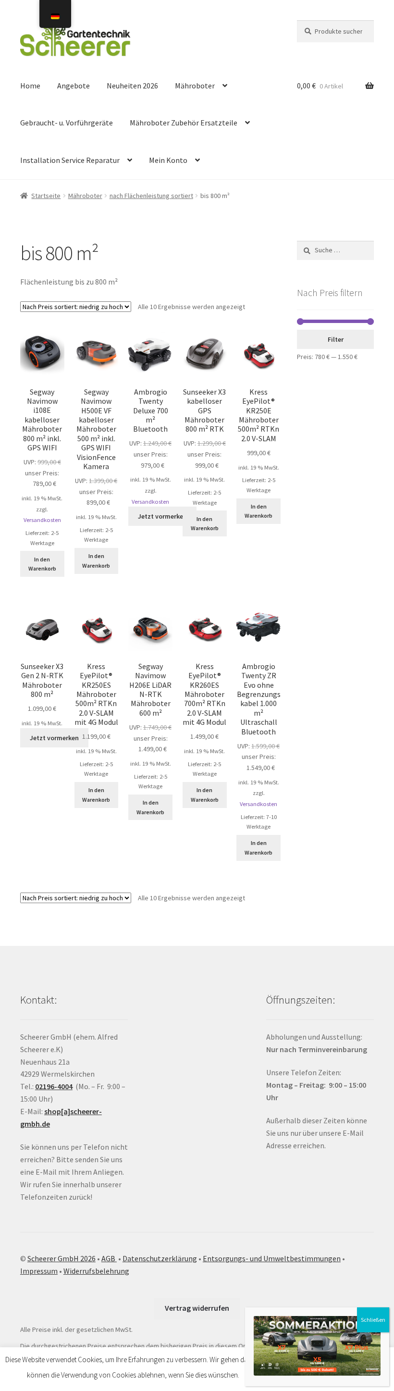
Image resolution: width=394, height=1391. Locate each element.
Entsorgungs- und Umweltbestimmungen (272, 1258)
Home (30, 85)
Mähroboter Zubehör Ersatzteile (183, 122)
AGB (109, 1258)
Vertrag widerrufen (197, 1308)
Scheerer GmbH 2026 (61, 1258)
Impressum (39, 1271)
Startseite (46, 195)
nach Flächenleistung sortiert (151, 195)
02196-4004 (54, 1086)
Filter (336, 339)
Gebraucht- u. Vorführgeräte (66, 122)
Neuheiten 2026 (132, 85)
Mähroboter (195, 85)
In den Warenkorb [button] (42, 564)
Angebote (73, 85)
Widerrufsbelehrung (96, 1271)
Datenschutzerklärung (160, 1258)
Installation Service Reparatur (70, 160)
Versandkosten (42, 519)
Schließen (373, 1319)
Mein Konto (168, 160)
